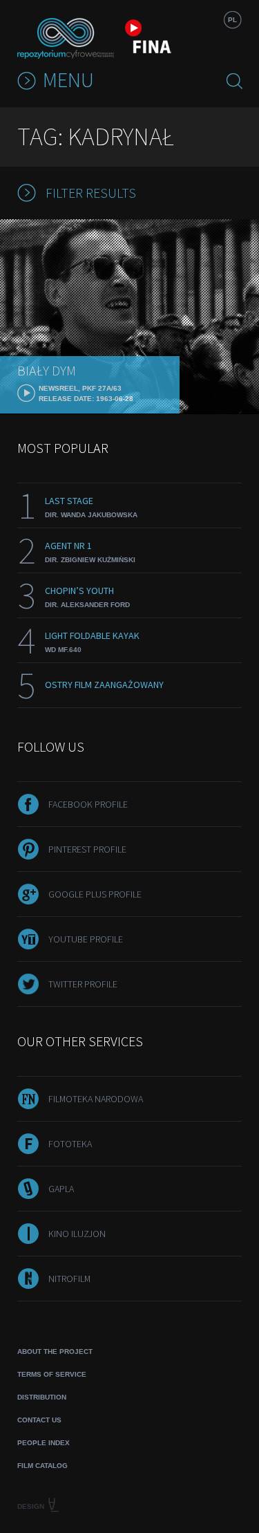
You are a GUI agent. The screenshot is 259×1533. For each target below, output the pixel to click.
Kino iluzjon (77, 1233)
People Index (43, 1443)
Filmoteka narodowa (95, 1099)
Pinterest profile (87, 849)
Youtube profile (85, 939)
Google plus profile (95, 894)
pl (232, 20)
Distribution (41, 1397)
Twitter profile (82, 984)
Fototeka (70, 1143)
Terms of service (51, 1374)
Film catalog (42, 1465)
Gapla (61, 1188)
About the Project (55, 1351)
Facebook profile (88, 804)
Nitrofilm (69, 1278)
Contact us (39, 1420)
